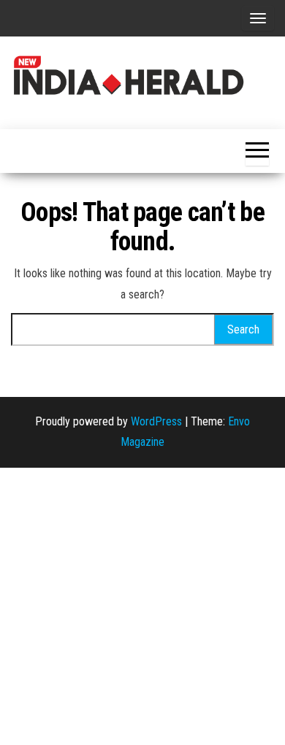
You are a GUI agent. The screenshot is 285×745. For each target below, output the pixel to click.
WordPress (156, 421)
